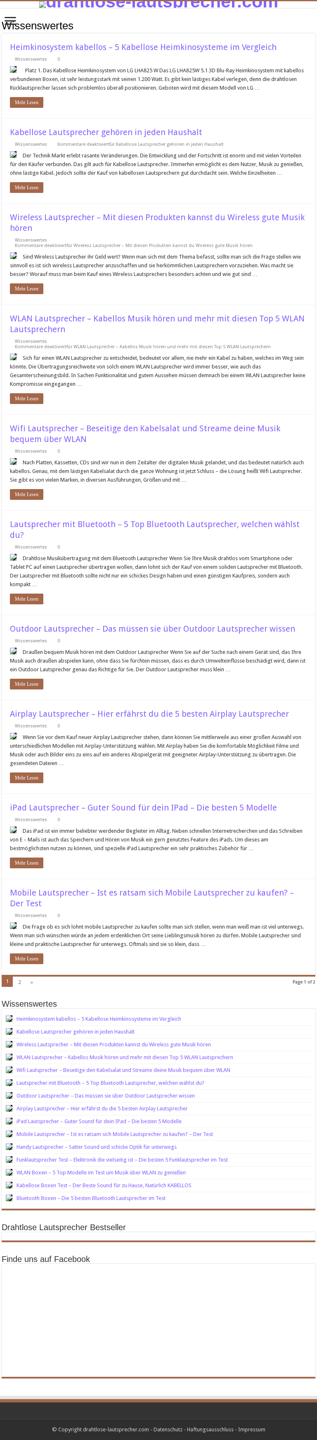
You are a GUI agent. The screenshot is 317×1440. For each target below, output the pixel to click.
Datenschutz (168, 1429)
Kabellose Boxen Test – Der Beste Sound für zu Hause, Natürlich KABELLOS (104, 1185)
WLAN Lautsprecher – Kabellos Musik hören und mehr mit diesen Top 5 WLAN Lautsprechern (125, 1057)
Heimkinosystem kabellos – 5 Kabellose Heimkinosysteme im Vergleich (143, 47)
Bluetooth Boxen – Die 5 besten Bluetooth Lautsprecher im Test (91, 1198)
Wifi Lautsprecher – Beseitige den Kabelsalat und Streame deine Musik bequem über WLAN (123, 1070)
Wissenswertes (31, 59)
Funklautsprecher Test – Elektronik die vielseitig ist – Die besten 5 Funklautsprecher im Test (122, 1160)
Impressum (251, 1429)
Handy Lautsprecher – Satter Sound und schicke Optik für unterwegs (97, 1147)
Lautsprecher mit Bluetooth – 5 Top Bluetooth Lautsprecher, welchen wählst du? (110, 1083)
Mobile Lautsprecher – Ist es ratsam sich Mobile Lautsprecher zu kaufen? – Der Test (115, 1134)
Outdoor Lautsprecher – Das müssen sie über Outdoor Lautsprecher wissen (152, 629)
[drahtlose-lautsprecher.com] (158, 4)
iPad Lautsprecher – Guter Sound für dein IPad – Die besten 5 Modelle (143, 808)
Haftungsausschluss (210, 1429)
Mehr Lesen (26, 102)
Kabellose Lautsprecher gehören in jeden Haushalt (106, 132)
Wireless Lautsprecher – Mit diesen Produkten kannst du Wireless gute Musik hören (114, 1044)
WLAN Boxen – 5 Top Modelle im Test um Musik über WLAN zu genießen (101, 1172)
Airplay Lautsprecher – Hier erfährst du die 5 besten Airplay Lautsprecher (149, 714)
